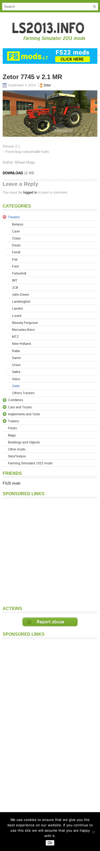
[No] (93, 832)
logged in (30, 192)
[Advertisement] (50, 551)
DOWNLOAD (13, 173)
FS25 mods (12, 483)
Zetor (47, 85)
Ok (50, 843)
